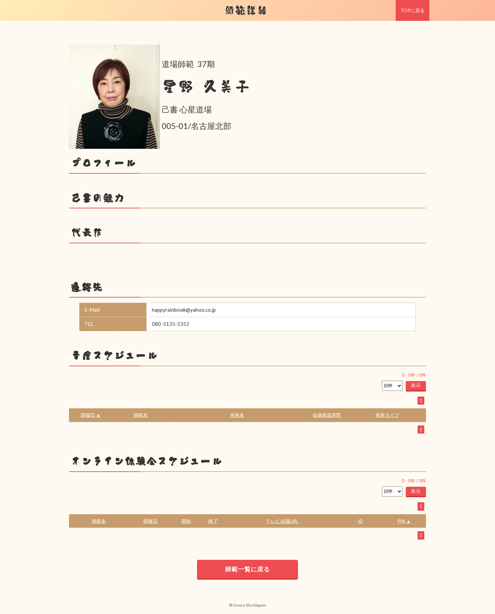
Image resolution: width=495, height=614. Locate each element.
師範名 (141, 415)
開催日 (150, 521)
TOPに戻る (412, 10)
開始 (186, 521)
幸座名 (237, 415)
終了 (213, 521)
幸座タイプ (387, 415)
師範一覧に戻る (247, 569)
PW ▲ (404, 521)
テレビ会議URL (282, 521)
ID (360, 521)
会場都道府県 (326, 415)
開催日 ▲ (91, 415)
